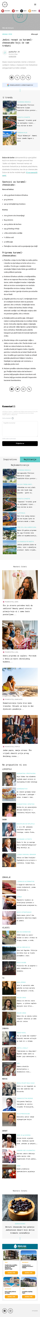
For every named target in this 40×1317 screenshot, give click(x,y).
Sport (25, 10)
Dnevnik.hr (7, 10)
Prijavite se (20, 443)
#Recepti (34, 34)
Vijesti (16, 10)
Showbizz (34, 10)
